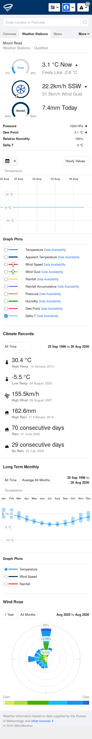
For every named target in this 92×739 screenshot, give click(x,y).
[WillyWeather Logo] (11, 7)
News (58, 33)
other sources (41, 720)
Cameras (9, 33)
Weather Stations (35, 33)
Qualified (41, 47)
